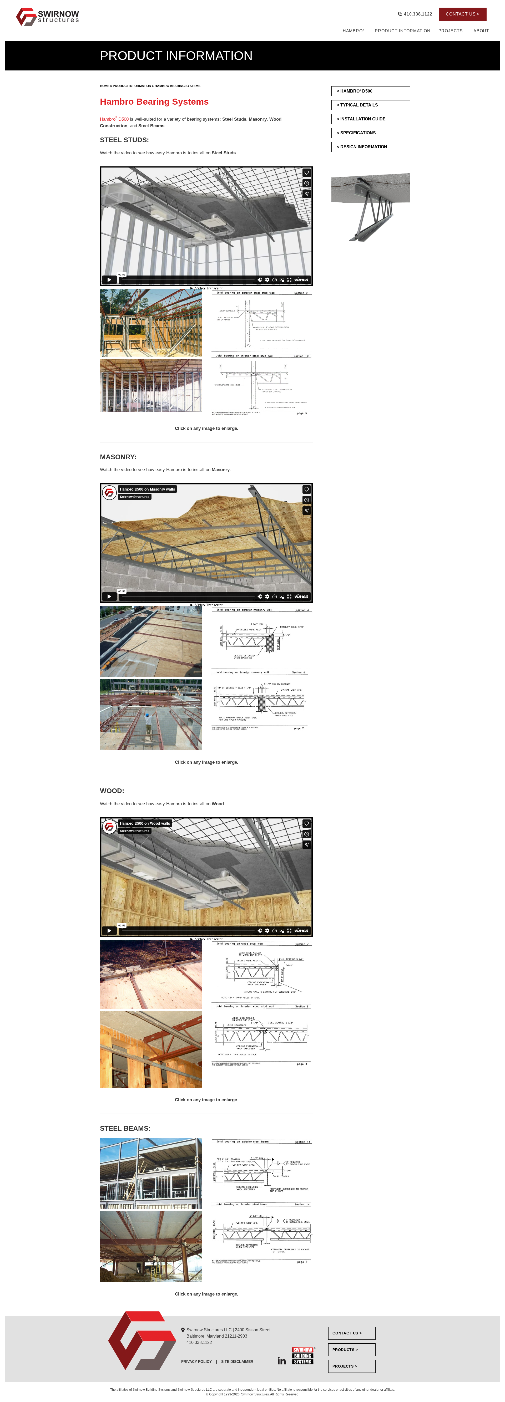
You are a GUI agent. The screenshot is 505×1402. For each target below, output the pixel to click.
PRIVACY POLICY (196, 1361)
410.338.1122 (199, 1342)
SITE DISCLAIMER (237, 1361)
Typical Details (359, 105)
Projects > (344, 1366)
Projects (450, 31)
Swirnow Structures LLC (227, 1333)
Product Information (402, 31)
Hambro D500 (114, 119)
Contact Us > (347, 1333)
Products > (345, 1350)
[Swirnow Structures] (101, 16)
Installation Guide (363, 119)
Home (104, 86)
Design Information (363, 147)
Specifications (358, 133)
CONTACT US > (462, 14)
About (481, 31)
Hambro (354, 31)
